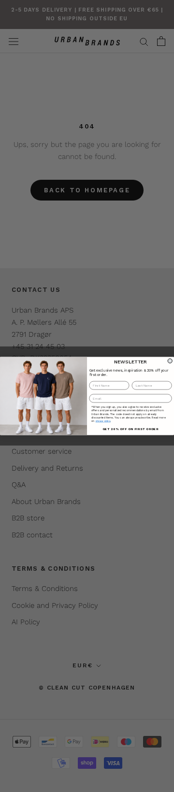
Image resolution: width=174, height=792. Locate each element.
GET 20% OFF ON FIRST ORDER (130, 429)
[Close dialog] (170, 361)
